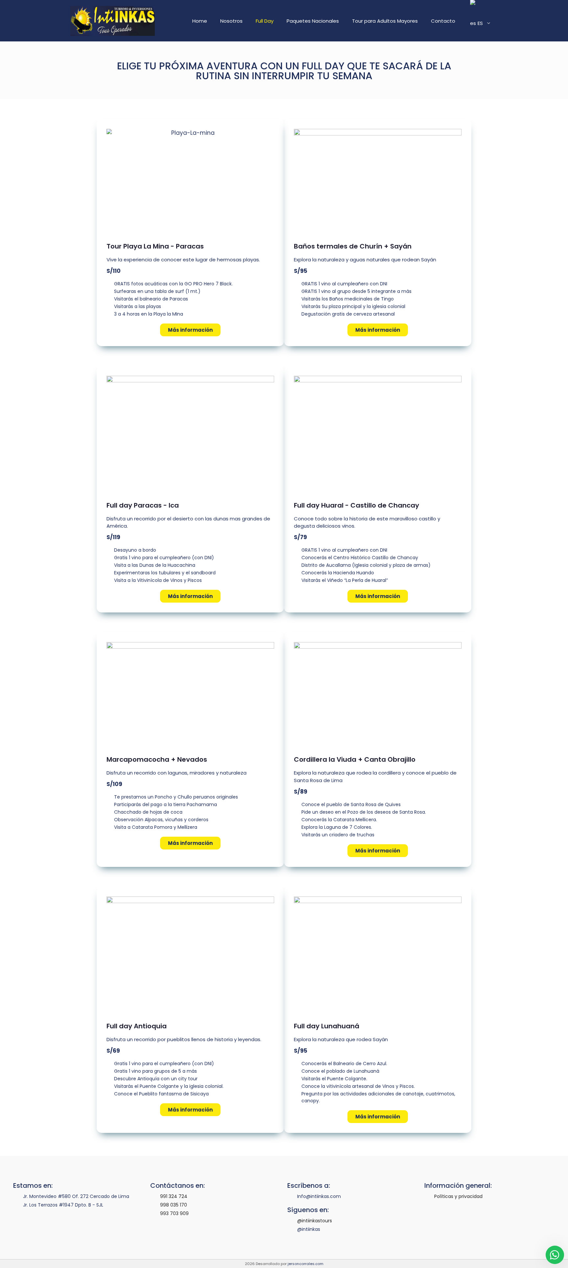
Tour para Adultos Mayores (385, 20)
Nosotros (231, 20)
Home (199, 20)
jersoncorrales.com (305, 1263)
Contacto (443, 20)
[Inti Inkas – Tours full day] (112, 21)
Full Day (264, 20)
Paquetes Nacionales (313, 20)
